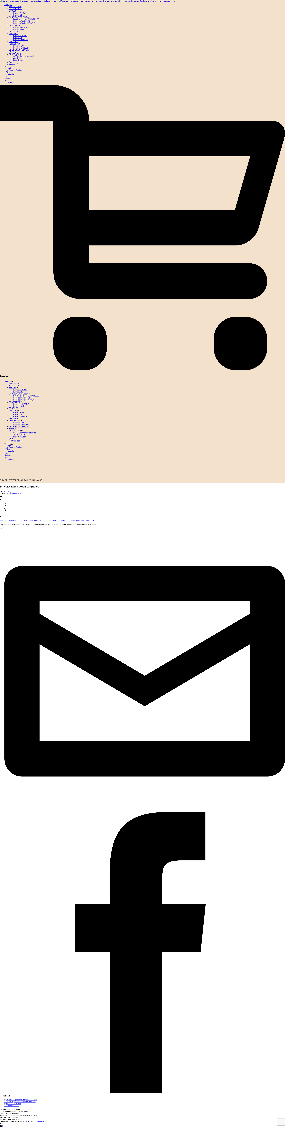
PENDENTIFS (14, 44)
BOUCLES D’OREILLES (19, 17)
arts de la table (19, 58)
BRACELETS (14, 25)
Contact (7, 78)
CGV (11, 62)
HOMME (12, 52)
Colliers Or (17, 38)
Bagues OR (18, 15)
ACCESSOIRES (15, 9)
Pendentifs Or (18, 46)
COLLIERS (13, 34)
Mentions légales (15, 64)
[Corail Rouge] (88, 1)
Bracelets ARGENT (21, 27)
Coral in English (15, 70)
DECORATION (15, 54)
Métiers (7, 72)
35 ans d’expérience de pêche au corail (20, 1102)
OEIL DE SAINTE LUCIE (19, 50)
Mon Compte (9, 82)
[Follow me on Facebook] (144, 1092)
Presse (7, 76)
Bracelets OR (18, 29)
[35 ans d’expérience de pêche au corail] (20, 1100)
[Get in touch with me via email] (144, 811)
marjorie (6, 491)
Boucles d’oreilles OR (22, 21)
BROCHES (13, 31)
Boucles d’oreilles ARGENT (24, 23)
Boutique (8, 5)
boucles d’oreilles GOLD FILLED (26, 19)
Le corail (7, 68)
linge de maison (19, 60)
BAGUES (12, 11)
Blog (6, 80)
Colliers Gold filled (20, 40)
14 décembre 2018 (13, 493)
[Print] (1, 517)
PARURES (13, 42)
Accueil (7, 66)
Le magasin (9, 74)
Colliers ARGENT (20, 36)
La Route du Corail (11, 1106)
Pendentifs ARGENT (21, 48)
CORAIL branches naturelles (24, 56)
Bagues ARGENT (20, 13)
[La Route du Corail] (12, 1104)
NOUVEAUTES (15, 7)
